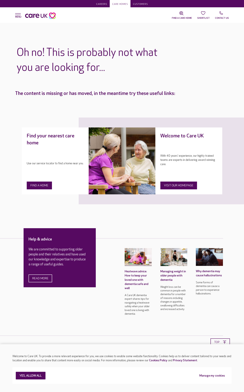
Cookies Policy (158, 360)
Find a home (39, 185)
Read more (40, 278)
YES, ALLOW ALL (30, 376)
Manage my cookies (212, 376)
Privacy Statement (185, 360)
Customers (140, 4)
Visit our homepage (178, 185)
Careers (101, 4)
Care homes (120, 4)
